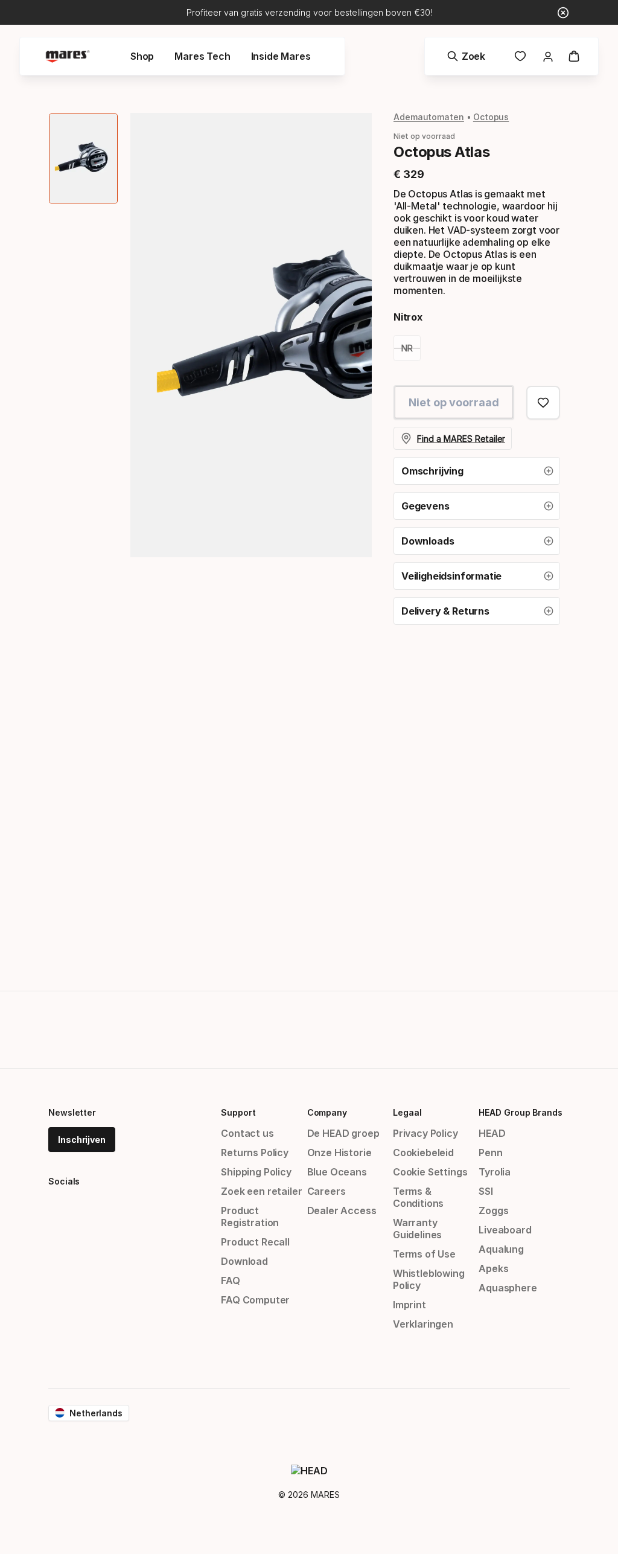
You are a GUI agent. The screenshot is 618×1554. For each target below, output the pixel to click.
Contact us (247, 1133)
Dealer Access (342, 1210)
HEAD (492, 1133)
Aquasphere (508, 1288)
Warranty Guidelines (417, 1229)
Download (244, 1261)
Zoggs (493, 1210)
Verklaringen (423, 1324)
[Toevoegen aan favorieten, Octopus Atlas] (543, 403)
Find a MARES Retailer (461, 438)
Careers (326, 1191)
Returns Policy (254, 1152)
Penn (490, 1152)
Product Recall (255, 1242)
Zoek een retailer (261, 1191)
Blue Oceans (337, 1172)
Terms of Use (424, 1254)
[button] (476, 471)
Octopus (491, 117)
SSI (485, 1191)
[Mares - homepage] (67, 56)
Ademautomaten (428, 117)
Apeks (493, 1268)
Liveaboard (505, 1230)
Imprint (409, 1305)
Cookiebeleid (423, 1152)
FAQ (230, 1280)
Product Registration (250, 1216)
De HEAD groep (343, 1133)
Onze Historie (339, 1152)
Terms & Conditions (418, 1197)
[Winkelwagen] (574, 56)
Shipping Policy (256, 1172)
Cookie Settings (430, 1172)
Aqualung (501, 1249)
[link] (520, 56)
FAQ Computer (255, 1300)
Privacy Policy (425, 1133)
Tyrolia (495, 1172)
